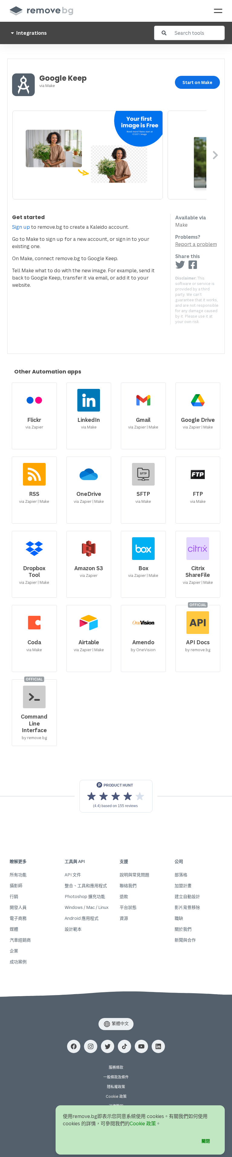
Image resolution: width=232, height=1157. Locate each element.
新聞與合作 (185, 940)
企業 (14, 951)
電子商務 (18, 918)
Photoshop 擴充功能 (85, 896)
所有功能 (18, 874)
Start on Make (197, 82)
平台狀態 (128, 907)
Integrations (31, 33)
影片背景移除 (187, 907)
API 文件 (73, 874)
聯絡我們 (128, 885)
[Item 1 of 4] (109, 155)
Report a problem (196, 244)
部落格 (181, 874)
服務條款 (116, 1067)
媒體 (14, 929)
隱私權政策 (116, 1086)
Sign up (21, 227)
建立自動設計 (187, 896)
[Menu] (218, 11)
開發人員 (18, 907)
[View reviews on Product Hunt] (116, 796)
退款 (124, 896)
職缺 (179, 918)
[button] (73, 1046)
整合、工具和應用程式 (86, 885)
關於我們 (183, 929)
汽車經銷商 (20, 940)
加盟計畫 (183, 885)
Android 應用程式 (81, 918)
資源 (124, 918)
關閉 (205, 1141)
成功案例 (18, 962)
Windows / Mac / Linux (86, 907)
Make (50, 85)
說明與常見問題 (134, 874)
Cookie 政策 (116, 1096)
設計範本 (73, 929)
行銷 (14, 896)
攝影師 (16, 885)
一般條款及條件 (116, 1077)
